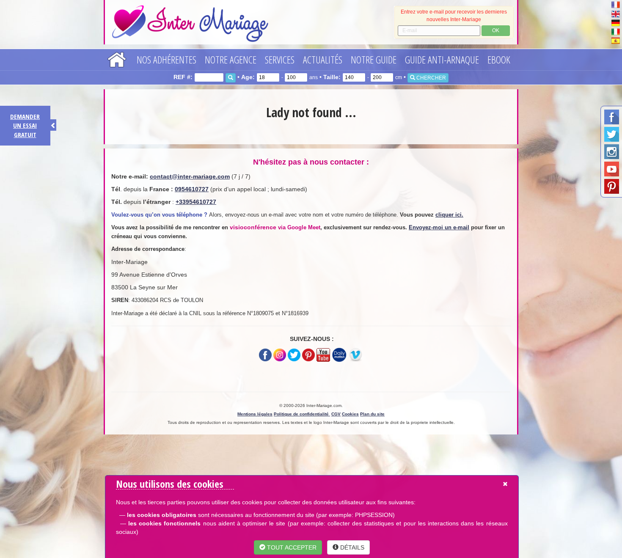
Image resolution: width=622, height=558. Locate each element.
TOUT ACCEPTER (291, 547)
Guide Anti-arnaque (442, 59)
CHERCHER (430, 78)
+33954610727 (196, 201)
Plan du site (372, 414)
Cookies (350, 414)
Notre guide (373, 59)
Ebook (498, 59)
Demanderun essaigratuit (25, 125)
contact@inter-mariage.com (190, 176)
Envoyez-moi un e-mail (439, 227)
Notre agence (230, 59)
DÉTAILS (351, 547)
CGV (336, 414)
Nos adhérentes (166, 59)
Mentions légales (254, 414)
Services (279, 59)
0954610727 (192, 189)
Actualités (322, 59)
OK (495, 30)
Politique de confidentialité (302, 414)
